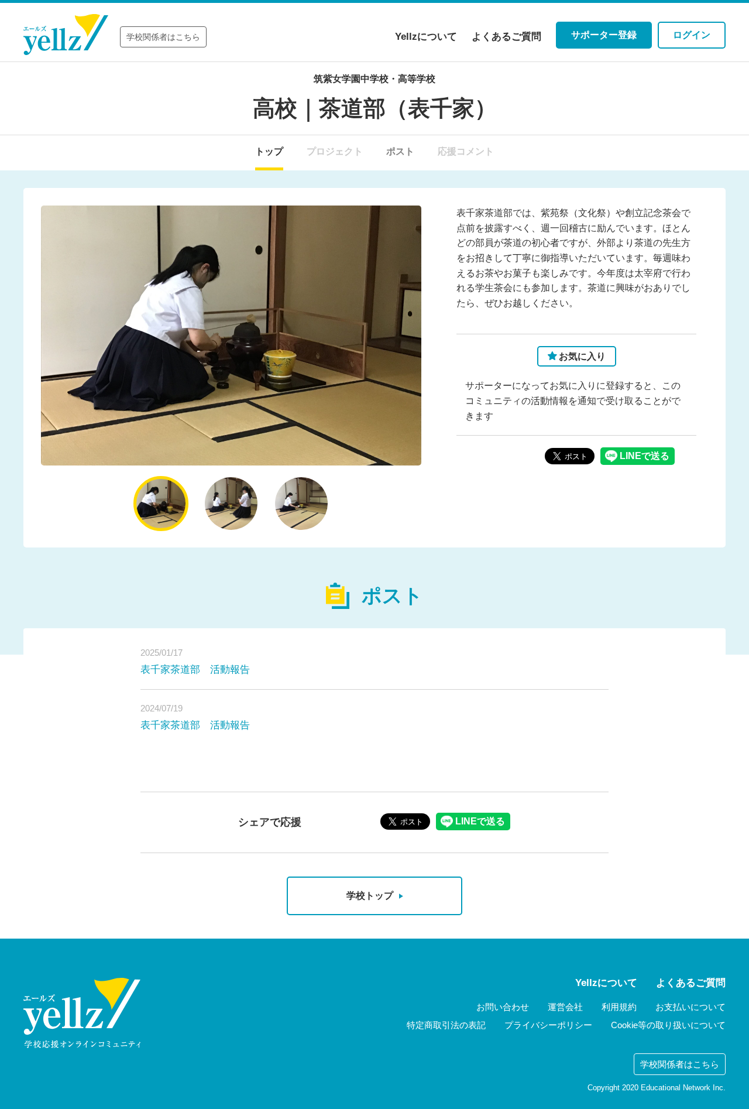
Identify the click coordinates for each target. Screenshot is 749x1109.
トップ (269, 151)
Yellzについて (426, 36)
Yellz (65, 35)
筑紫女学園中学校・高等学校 (374, 79)
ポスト (400, 151)
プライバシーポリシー (548, 1025)
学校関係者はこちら (163, 37)
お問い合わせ (502, 1007)
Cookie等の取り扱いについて (668, 1025)
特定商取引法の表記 (446, 1025)
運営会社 (565, 1007)
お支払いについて (690, 1007)
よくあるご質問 (506, 36)
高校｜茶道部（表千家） (375, 108)
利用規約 (619, 1007)
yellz (81, 1013)
